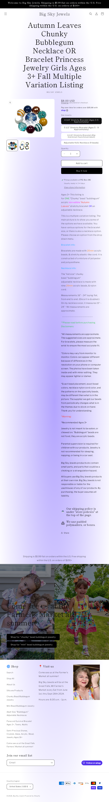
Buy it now (81, 171)
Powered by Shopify (32, 796)
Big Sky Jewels (19, 796)
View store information (74, 187)
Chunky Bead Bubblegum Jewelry (18, 698)
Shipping (64, 103)
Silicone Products (15, 690)
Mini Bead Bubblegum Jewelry (20, 706)
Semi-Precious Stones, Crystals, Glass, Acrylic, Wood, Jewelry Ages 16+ (20, 733)
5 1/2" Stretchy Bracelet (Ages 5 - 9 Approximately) (81, 128)
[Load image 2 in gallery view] (24, 145)
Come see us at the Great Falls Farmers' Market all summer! (21, 745)
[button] (6, 14)
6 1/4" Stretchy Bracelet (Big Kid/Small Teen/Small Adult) (84, 136)
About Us (11, 684)
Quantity (64, 148)
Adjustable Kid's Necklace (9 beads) (81, 143)
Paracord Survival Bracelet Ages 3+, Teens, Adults (19, 723)
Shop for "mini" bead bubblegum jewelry (32, 644)
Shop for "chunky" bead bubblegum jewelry (33, 637)
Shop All (10, 678)
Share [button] (66, 533)
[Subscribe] (51, 763)
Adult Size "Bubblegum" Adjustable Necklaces (18, 713)
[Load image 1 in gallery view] (12, 145)
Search (10, 672)
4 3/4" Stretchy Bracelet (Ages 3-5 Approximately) (81, 121)
